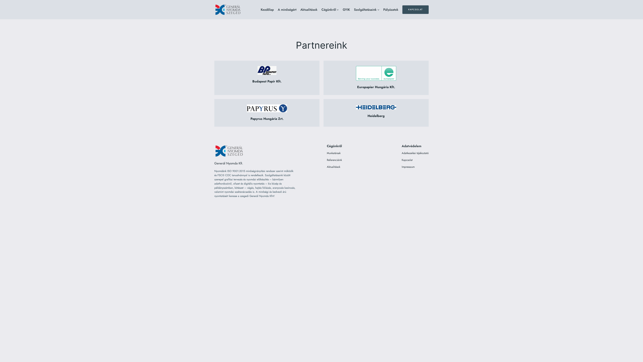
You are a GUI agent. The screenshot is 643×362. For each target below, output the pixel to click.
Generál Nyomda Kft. (228, 163)
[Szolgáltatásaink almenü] (378, 10)
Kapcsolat (415, 9)
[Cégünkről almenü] (338, 10)
